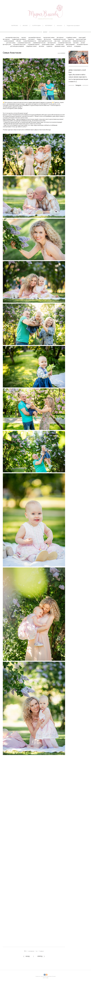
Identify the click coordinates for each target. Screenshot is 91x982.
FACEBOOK (31, 951)
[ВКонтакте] (44, 975)
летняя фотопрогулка (19, 44)
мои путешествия (81, 39)
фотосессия (47, 39)
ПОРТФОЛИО (14, 25)
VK (36, 951)
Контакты (59, 25)
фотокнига (32, 39)
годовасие (49, 46)
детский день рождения (17, 46)
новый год (71, 39)
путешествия (60, 44)
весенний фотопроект (35, 37)
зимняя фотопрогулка (79, 41)
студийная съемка (71, 37)
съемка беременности (29, 41)
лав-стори (57, 41)
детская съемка (11, 43)
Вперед (40, 956)
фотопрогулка (66, 41)
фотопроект (60, 37)
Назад (28, 956)
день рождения (70, 44)
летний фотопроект (82, 44)
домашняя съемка (60, 46)
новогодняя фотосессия (45, 41)
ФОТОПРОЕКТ (48, 25)
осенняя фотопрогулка (24, 43)
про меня (76, 43)
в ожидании (77, 46)
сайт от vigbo (45, 977)
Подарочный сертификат (73, 25)
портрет (23, 37)
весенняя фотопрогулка (12, 37)
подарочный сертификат (19, 39)
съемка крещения (9, 41)
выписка (69, 46)
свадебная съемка (31, 46)
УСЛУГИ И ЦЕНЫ (36, 25)
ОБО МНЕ (25, 25)
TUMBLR (41, 951)
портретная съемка (49, 37)
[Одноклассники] (46, 975)
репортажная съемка (48, 44)
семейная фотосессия (59, 39)
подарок (39, 39)
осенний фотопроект (34, 44)
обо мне (18, 41)
